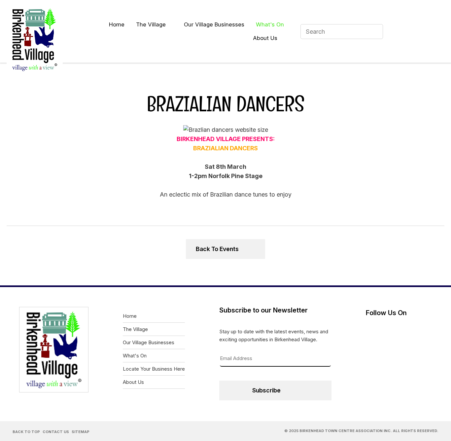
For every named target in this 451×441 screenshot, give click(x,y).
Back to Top (26, 431)
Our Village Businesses (214, 24)
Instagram (434, 31)
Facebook (400, 31)
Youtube (417, 31)
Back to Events (217, 248)
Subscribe (266, 390)
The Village (151, 24)
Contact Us (56, 431)
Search (375, 31)
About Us (265, 38)
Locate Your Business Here (154, 368)
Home (116, 24)
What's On (270, 24)
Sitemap (80, 431)
